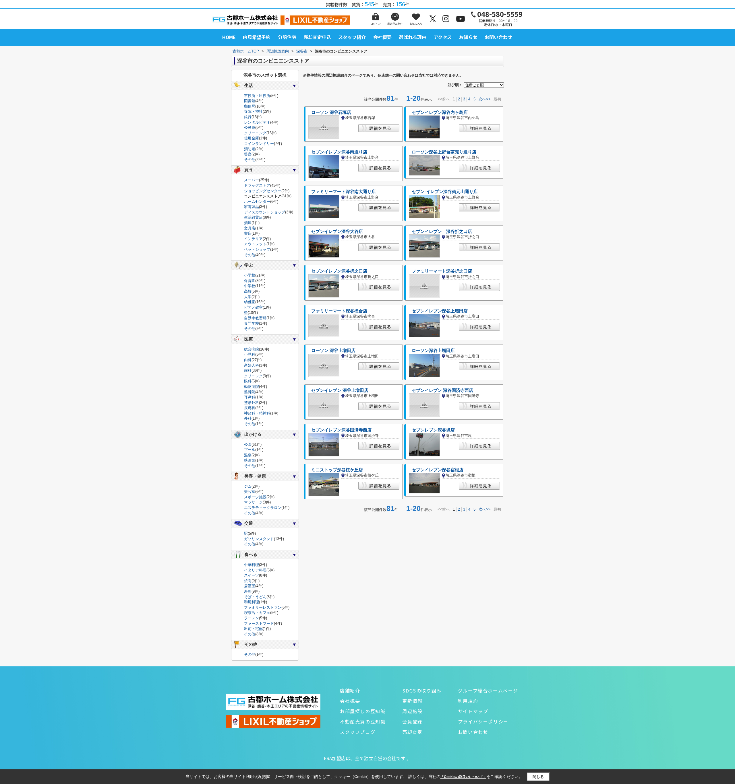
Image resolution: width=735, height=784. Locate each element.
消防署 (249, 149)
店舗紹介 (350, 690)
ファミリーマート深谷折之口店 (442, 271)
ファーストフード (259, 623)
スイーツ (251, 575)
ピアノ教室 (253, 307)
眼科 (248, 381)
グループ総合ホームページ (488, 690)
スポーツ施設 (255, 497)
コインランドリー (259, 143)
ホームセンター (257, 201)
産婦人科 (251, 365)
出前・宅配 (253, 629)
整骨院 (249, 392)
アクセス (443, 37)
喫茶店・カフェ (257, 612)
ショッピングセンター (262, 191)
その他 (249, 159)
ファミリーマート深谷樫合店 (339, 311)
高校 (248, 291)
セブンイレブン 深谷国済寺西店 (442, 390)
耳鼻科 (249, 397)
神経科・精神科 (257, 413)
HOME (229, 37)
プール (249, 450)
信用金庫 (251, 138)
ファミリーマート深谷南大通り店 (343, 191)
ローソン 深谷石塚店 (331, 112)
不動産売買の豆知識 (362, 721)
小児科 (249, 354)
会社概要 (382, 37)
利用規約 (468, 700)
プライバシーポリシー (483, 721)
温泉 (248, 455)
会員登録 (412, 721)
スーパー (251, 180)
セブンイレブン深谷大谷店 (337, 231)
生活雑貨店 (253, 217)
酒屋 (248, 223)
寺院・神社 (253, 111)
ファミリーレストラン (262, 607)
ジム (248, 486)
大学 (248, 297)
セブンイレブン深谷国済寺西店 (341, 430)
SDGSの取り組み (421, 690)
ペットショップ (257, 249)
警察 (248, 154)
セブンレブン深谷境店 (433, 430)
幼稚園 (249, 302)
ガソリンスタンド (259, 539)
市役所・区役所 (257, 96)
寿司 (248, 591)
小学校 (249, 275)
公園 (248, 444)
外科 (248, 418)
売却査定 (412, 731)
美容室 (249, 491)
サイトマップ (473, 711)
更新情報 (412, 700)
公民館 (249, 127)
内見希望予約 (256, 37)
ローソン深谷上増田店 (433, 350)
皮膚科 (249, 408)
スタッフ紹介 (352, 37)
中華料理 (251, 565)
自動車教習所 (255, 318)
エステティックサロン (262, 507)
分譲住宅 (287, 37)
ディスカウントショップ (264, 212)
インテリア (253, 239)
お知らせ (468, 37)
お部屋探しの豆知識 (362, 711)
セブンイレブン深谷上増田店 (440, 311)
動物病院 (251, 386)
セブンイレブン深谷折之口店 (339, 271)
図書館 (249, 101)
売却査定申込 (317, 37)
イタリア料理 (255, 570)
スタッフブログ (357, 731)
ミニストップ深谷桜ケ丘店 (337, 470)
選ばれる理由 (412, 37)
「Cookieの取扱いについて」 (463, 777)
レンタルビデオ (257, 122)
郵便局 (249, 106)
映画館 (249, 460)
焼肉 (248, 581)
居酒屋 (249, 586)
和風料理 (251, 602)
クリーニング (255, 133)
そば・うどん (255, 597)
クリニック (253, 376)
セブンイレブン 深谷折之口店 (442, 231)
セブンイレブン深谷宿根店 (437, 470)
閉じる (538, 777)
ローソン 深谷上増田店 (333, 350)
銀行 (248, 117)
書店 (248, 233)
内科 (248, 360)
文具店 (249, 228)
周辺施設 (412, 711)
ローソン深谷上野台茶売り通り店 (444, 152)
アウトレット (255, 244)
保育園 (249, 281)
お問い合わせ (498, 37)
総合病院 (251, 349)
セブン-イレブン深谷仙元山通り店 (445, 191)
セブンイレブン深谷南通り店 (339, 152)
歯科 (248, 370)
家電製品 (251, 207)
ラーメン (251, 618)
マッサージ (253, 502)
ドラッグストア (257, 185)
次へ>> (485, 99)
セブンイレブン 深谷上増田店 (339, 390)
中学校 (249, 286)
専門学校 (251, 323)
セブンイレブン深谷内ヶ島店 (440, 112)
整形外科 (251, 402)
